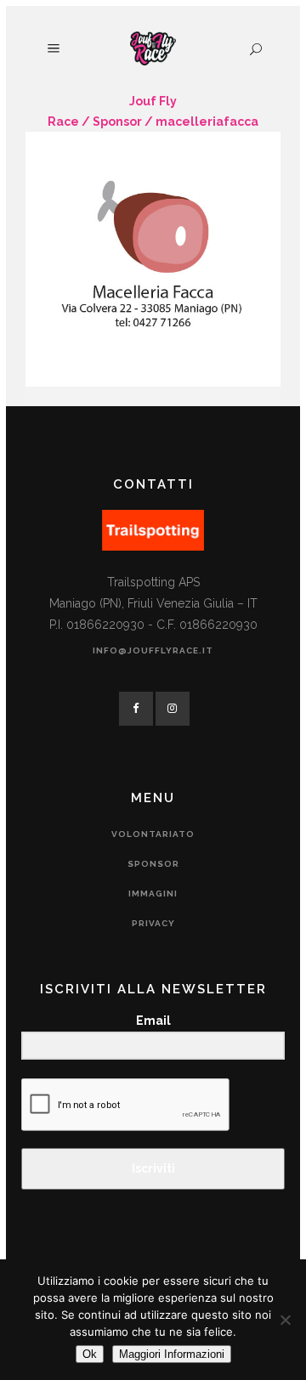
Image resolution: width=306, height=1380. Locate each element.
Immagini (153, 893)
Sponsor (117, 121)
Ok (89, 1354)
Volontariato (153, 834)
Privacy (153, 923)
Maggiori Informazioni (171, 1354)
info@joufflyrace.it (153, 650)
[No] (284, 1319)
